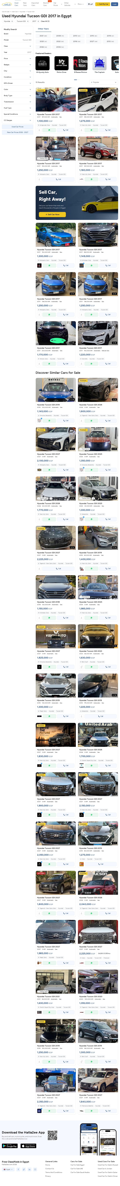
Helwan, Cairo (44, 359)
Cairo (83, 859)
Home (47, 1165)
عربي (91, 4)
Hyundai (54, 125)
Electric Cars (47, 4)
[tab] (43, 29)
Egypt (8, 1169)
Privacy (48, 1176)
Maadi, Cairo (43, 711)
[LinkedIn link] (29, 1169)
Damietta (84, 359)
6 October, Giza (86, 260)
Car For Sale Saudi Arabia (80, 1172)
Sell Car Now (53, 214)
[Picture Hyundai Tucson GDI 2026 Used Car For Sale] (98, 883)
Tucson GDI (62, 125)
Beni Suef (85, 662)
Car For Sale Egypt (77, 1165)
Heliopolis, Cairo (44, 174)
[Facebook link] (18, 1169)
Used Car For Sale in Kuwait (108, 1165)
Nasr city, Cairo (86, 125)
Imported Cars (35, 4)
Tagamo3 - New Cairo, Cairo (90, 1007)
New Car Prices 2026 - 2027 (17, 132)
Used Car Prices (17, 127)
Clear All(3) (45, 21)
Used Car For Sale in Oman (108, 1176)
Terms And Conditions (53, 1172)
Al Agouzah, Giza (45, 125)
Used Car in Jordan (105, 1169)
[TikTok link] (24, 1169)
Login (114, 4)
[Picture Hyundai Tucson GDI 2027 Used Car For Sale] (56, 735)
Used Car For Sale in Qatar (107, 1172)
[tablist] (77, 29)
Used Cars (16, 4)
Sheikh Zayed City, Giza (47, 1007)
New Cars (25, 4)
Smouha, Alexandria (45, 415)
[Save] (73, 90)
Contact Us (49, 1169)
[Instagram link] (35, 1169)
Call (67, 130)
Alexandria (85, 514)
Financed (106, 958)
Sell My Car (103, 4)
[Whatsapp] (49, 130)
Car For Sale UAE (77, 1169)
